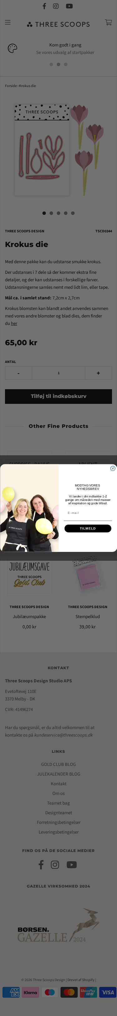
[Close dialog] (112, 468)
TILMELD (88, 528)
